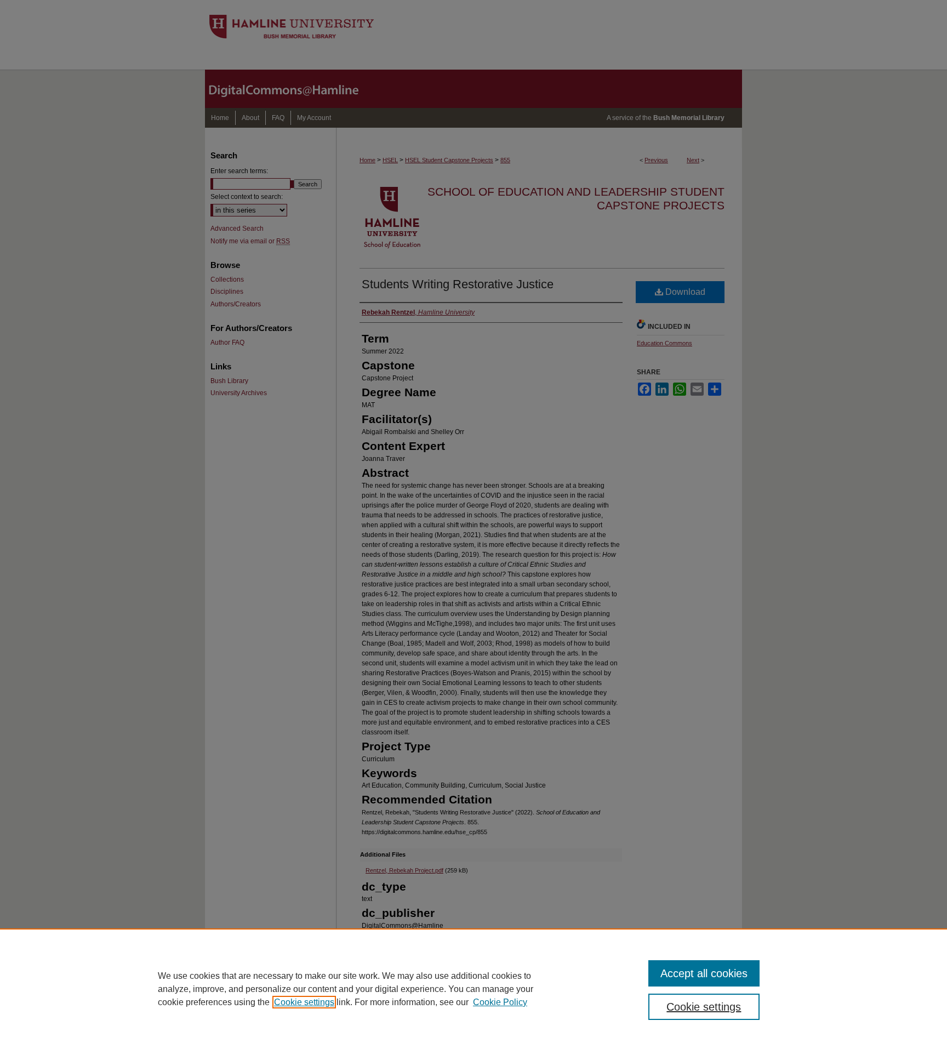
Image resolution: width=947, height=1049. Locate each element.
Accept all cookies (704, 973)
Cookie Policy (500, 1002)
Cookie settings (304, 1002)
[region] (473, 988)
